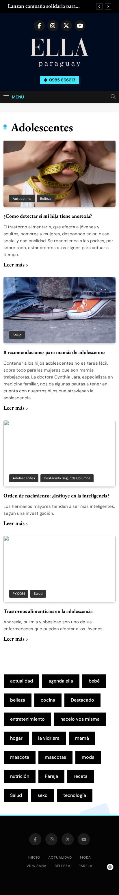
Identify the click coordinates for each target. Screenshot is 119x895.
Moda (85, 857)
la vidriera (49, 738)
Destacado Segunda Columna (67, 478)
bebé (94, 681)
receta (81, 776)
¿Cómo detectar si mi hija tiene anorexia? (47, 215)
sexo (43, 795)
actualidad (21, 681)
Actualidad (60, 857)
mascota (19, 757)
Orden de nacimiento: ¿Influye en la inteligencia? (56, 495)
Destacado (82, 700)
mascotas (55, 757)
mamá (82, 738)
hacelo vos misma (80, 719)
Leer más (14, 264)
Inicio (34, 857)
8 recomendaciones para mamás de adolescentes (54, 352)
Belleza (45, 198)
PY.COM (19, 593)
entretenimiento (27, 719)
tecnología (74, 795)
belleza (17, 700)
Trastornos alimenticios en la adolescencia (48, 611)
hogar (16, 738)
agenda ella (61, 681)
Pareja (51, 776)
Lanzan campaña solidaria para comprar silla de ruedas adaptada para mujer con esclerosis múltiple (49, 6)
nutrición (19, 776)
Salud (17, 335)
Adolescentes (24, 478)
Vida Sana (37, 866)
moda (88, 757)
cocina (48, 700)
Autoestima (22, 198)
